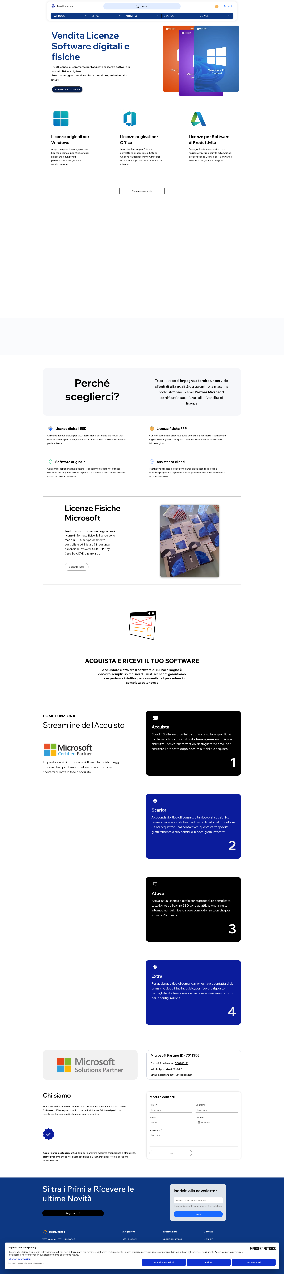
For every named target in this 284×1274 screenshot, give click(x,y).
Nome (153, 1104)
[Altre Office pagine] (120, 16)
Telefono (200, 1117)
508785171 (181, 1063)
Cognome (200, 1104)
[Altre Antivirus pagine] (158, 16)
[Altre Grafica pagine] (194, 16)
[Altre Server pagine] (229, 16)
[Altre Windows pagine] (86, 16)
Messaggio (156, 1130)
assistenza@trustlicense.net (175, 1074)
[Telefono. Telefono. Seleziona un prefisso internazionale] (200, 1122)
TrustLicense (65, 6)
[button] (216, 6)
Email (153, 1117)
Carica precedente (142, 191)
